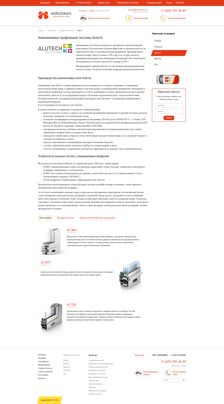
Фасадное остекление (97, 374)
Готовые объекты (83, 3)
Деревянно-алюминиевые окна (101, 364)
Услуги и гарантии (45, 372)
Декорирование (44, 365)
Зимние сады (103, 3)
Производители (62, 3)
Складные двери (154, 3)
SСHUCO (158, 41)
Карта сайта (139, 355)
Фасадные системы (65, 218)
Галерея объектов (45, 368)
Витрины (92, 387)
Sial (156, 65)
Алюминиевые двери (97, 371)
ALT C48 (71, 304)
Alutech (158, 53)
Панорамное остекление (127, 3)
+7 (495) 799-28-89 (173, 11)
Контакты (180, 3)
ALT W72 (46, 262)
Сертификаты (43, 362)
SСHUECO (67, 371)
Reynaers (158, 47)
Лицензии (42, 358)
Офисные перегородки (97, 391)
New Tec (158, 59)
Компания (42, 355)
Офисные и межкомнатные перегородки (97, 218)
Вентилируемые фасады (98, 377)
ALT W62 (72, 230)
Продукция (45, 3)
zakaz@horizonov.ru (138, 10)
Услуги (169, 3)
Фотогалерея (43, 375)
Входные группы (95, 394)
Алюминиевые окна (96, 360)
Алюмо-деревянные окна (98, 367)
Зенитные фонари (95, 384)
